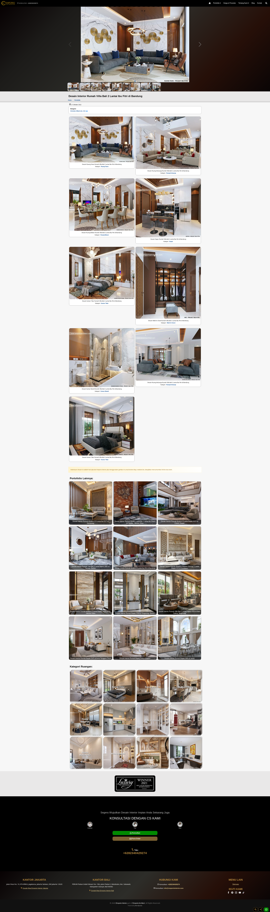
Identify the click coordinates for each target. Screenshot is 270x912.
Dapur (171, 241)
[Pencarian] (266, 3)
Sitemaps (235, 884)
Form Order (135, 838)
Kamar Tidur (104, 303)
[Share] (261, 909)
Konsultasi (136, 833)
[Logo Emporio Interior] (8, 3)
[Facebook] (228, 893)
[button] (200, 44)
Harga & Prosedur (229, 3)
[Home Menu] (210, 3)
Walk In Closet (171, 323)
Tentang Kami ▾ (243, 3)
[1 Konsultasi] (266, 909)
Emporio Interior (121, 903)
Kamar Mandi (105, 391)
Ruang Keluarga (171, 173)
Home (70, 100)
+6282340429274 (33, 3)
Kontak (259, 3)
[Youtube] (240, 893)
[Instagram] (236, 893)
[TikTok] (244, 893)
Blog (253, 3)
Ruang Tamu (104, 166)
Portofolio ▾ (217, 3)
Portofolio (77, 100)
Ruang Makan (105, 235)
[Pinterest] (232, 893)
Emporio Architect (139, 903)
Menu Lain (236, 879)
